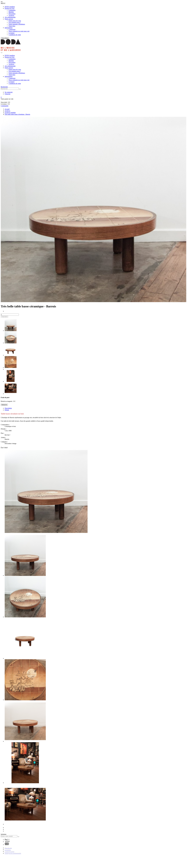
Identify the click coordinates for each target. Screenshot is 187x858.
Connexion (12, 29)
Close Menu (5, 38)
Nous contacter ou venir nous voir (19, 31)
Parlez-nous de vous (15, 21)
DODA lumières (10, 6)
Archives (11, 15)
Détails (7, 410)
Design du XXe (9, 8)
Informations (8, 28)
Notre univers (9, 19)
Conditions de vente (15, 35)
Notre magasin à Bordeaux (17, 24)
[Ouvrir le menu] (1, 52)
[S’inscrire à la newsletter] (18, 836)
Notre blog (12, 26)
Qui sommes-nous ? (15, 22)
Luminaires (12, 10)
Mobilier (11, 12)
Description (8, 408)
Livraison (11, 33)
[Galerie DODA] (11, 50)
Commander (4, 106)
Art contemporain (10, 17)
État (2, 447)
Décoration (12, 14)
